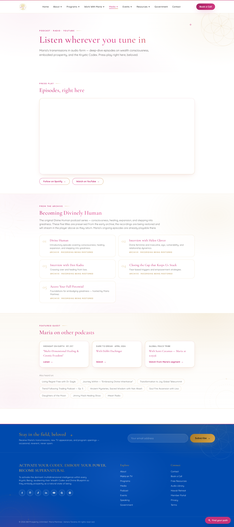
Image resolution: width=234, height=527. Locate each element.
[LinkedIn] (46, 493)
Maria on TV (126, 476)
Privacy (174, 500)
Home (45, 6)
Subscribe (202, 438)
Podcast (124, 490)
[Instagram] (30, 493)
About (123, 471)
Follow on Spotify (54, 181)
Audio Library (177, 485)
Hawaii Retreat (178, 490)
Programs (125, 481)
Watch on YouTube (87, 181)
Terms (174, 504)
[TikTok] (38, 493)
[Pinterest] (62, 493)
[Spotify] (70, 493)
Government (161, 6)
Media (123, 485)
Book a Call (205, 6)
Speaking (125, 500)
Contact (176, 6)
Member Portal (178, 495)
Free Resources (179, 481)
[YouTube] (54, 493)
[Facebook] (22, 493)
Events (123, 495)
